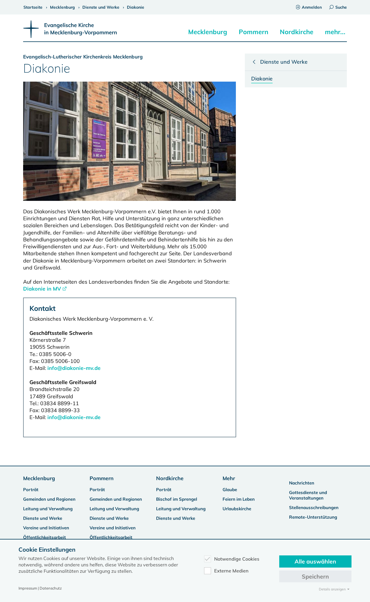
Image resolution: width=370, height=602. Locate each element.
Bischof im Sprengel (176, 499)
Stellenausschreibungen (313, 507)
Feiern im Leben (239, 499)
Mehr (229, 478)
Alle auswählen (315, 561)
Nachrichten (301, 483)
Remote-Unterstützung (313, 517)
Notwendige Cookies (236, 559)
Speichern (315, 576)
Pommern (253, 32)
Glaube (230, 489)
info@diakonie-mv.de (74, 368)
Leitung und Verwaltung (48, 508)
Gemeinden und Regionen (49, 499)
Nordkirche (296, 32)
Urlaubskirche (237, 508)
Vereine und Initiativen (46, 528)
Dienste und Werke (42, 518)
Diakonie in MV (42, 288)
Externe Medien (231, 571)
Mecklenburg (207, 32)
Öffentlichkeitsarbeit (44, 537)
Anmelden (312, 7)
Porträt (30, 489)
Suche (341, 7)
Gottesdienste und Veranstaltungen (308, 495)
